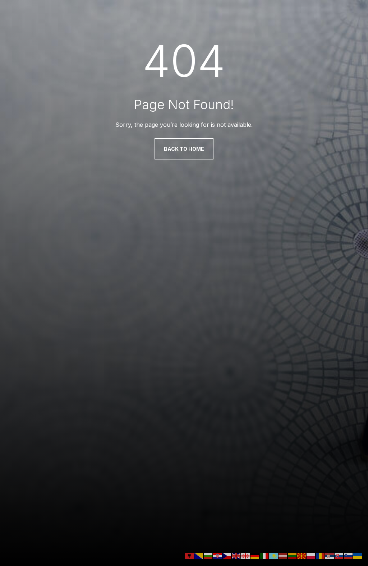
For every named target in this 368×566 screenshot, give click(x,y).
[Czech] (227, 555)
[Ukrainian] (358, 555)
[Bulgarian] (208, 555)
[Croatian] (217, 555)
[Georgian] (245, 555)
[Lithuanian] (292, 555)
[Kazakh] (274, 555)
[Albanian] (189, 555)
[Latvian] (283, 555)
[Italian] (264, 555)
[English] (236, 555)
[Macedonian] (302, 555)
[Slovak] (339, 555)
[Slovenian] (348, 555)
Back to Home (184, 149)
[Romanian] (320, 555)
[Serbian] (330, 555)
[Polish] (311, 555)
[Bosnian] (199, 555)
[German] (255, 555)
